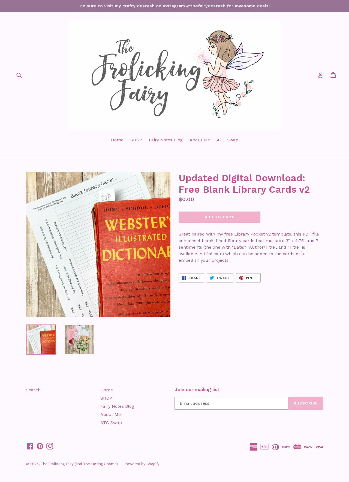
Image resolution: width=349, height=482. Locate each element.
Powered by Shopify (142, 464)
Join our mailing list (196, 389)
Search (33, 389)
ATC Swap (227, 139)
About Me (199, 139)
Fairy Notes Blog (166, 139)
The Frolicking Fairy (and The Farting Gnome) (79, 464)
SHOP (136, 139)
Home (117, 139)
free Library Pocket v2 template (257, 234)
